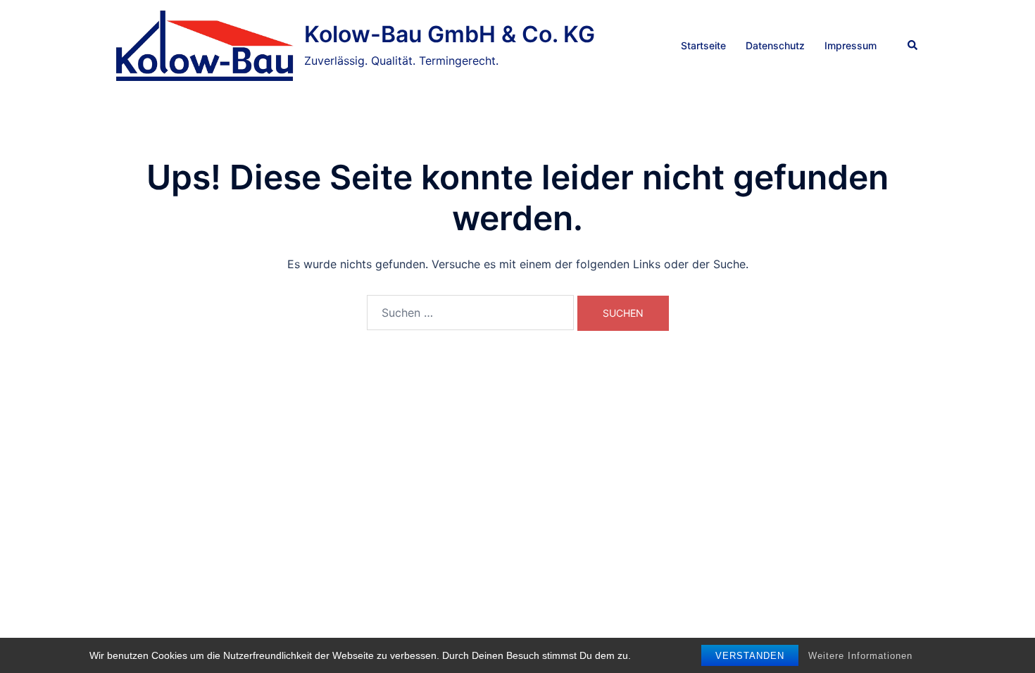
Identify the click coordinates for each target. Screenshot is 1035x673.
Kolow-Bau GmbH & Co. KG (449, 34)
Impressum (850, 45)
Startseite (703, 45)
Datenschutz (775, 45)
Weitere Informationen (860, 655)
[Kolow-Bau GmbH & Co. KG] (205, 46)
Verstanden (749, 655)
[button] (913, 45)
